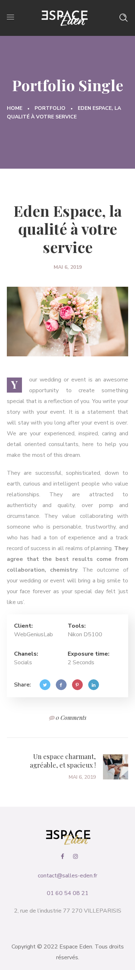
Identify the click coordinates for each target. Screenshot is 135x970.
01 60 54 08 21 (68, 893)
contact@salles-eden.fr (67, 876)
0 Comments (71, 717)
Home (14, 108)
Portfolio (50, 108)
